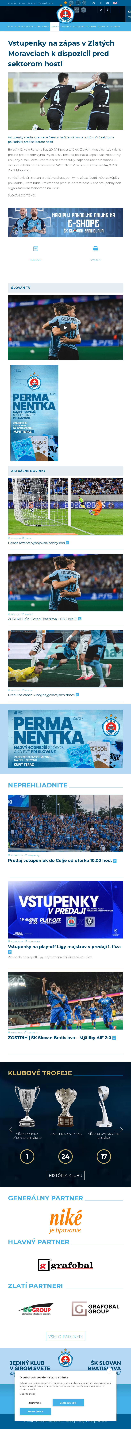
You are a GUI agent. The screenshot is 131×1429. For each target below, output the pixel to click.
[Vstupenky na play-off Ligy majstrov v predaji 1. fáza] (65, 910)
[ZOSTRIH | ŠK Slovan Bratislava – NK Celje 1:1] (65, 582)
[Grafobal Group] (95, 1309)
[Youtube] (107, 3)
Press (22, 3)
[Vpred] (121, 1129)
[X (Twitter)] (100, 3)
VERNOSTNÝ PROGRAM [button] (84, 26)
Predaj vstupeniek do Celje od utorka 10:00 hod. (60, 860)
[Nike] (65, 1221)
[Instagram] (100, 9)
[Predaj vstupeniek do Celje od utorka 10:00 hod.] (65, 823)
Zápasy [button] (45, 26)
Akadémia (65, 26)
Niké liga (28, 690)
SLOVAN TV (102, 26)
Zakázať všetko (68, 1403)
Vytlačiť (95, 259)
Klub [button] (17, 26)
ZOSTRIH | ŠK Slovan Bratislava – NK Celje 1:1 (43, 619)
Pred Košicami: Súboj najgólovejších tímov (42, 695)
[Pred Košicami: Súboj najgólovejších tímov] (65, 658)
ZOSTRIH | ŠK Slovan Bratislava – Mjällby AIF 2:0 (60, 1037)
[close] (109, 1371)
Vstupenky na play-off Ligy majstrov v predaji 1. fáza (64, 946)
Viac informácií (27, 1394)
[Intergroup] (35, 1309)
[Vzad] (10, 1129)
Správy (55, 26)
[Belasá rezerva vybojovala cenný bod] (65, 506)
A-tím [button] (37, 26)
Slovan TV (29, 614)
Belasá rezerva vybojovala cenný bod (37, 543)
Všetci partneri (65, 1336)
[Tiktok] (107, 9)
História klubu (65, 1175)
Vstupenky (33, 855)
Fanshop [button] (115, 26)
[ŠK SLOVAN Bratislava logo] (65, 12)
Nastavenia (35, 1403)
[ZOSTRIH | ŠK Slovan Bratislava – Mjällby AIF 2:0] (65, 1001)
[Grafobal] (65, 1265)
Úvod (10, 26)
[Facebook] (93, 3)
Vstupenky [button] (27, 26)
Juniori (28, 538)
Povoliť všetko (35, 1411)
